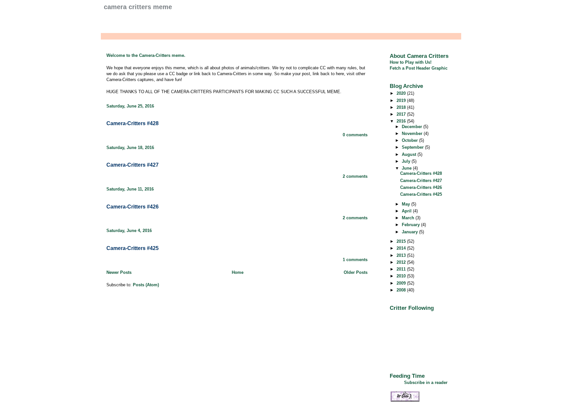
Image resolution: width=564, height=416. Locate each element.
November (413, 133)
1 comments (355, 259)
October (410, 140)
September (413, 147)
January (410, 231)
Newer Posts (119, 272)
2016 (402, 121)
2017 (402, 114)
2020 (402, 93)
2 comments (355, 176)
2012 (402, 262)
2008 (402, 290)
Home (237, 272)
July (407, 161)
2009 (402, 283)
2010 (402, 276)
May (406, 204)
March (408, 217)
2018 (402, 107)
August (409, 154)
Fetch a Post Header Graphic (418, 68)
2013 (402, 255)
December (412, 126)
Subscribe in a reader (425, 382)
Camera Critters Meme (138, 6)
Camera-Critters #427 (132, 165)
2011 (402, 269)
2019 (402, 100)
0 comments (355, 134)
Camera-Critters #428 (132, 123)
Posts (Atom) (146, 284)
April (407, 210)
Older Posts (356, 272)
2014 (402, 248)
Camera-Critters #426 (132, 206)
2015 (402, 241)
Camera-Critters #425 (132, 248)
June (407, 168)
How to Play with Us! (410, 62)
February (411, 224)
